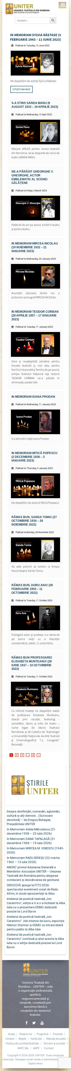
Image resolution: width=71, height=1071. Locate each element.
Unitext (9, 1038)
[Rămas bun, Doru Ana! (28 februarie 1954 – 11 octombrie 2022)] (36, 630)
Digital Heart (35, 1063)
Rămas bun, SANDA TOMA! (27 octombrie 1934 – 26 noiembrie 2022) (34, 521)
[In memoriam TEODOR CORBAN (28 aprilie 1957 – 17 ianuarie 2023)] (36, 357)
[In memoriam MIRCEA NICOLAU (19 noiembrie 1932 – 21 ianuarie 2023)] (36, 289)
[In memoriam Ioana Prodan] (36, 434)
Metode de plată (56, 1038)
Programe (42, 1034)
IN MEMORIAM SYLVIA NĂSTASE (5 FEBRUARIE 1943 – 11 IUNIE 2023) (35, 37)
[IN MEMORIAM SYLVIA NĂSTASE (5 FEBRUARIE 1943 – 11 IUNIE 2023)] (35, 76)
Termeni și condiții (54, 1043)
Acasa (11, 1034)
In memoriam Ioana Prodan (33, 396)
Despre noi (25, 1034)
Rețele (22, 1038)
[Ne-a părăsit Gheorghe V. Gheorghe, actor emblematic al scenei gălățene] (36, 220)
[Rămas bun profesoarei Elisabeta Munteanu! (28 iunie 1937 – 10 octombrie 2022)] (36, 706)
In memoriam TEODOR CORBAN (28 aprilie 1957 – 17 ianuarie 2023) (35, 315)
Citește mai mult (21, 89)
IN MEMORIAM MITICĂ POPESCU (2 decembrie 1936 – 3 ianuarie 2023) (34, 456)
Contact (49, 1048)
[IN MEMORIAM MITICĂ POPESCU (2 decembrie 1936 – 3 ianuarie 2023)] (36, 498)
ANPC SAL (23, 1048)
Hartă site (36, 1038)
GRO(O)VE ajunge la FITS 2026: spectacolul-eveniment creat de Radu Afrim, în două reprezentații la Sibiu (32, 889)
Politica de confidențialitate (22, 1043)
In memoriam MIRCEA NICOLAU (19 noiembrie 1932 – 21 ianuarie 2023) (34, 247)
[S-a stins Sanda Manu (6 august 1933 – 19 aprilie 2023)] (36, 144)
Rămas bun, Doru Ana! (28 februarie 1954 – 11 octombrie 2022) (32, 589)
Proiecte (58, 1034)
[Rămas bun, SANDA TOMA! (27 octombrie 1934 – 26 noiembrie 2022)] (36, 562)
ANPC (36, 1048)
